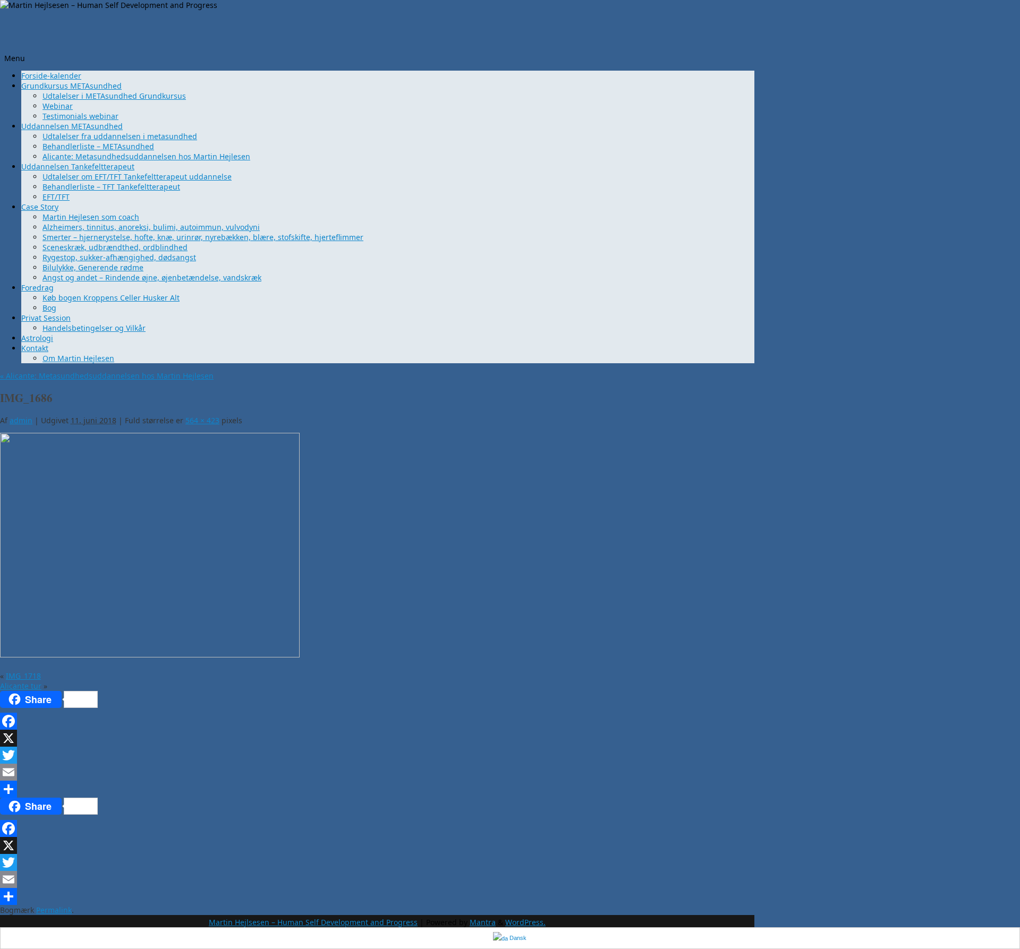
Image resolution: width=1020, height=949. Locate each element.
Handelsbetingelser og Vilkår (94, 328)
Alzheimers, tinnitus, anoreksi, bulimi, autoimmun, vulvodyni (151, 227)
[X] (263, 738)
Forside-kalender (51, 76)
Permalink (54, 910)
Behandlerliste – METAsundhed (98, 146)
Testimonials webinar (80, 116)
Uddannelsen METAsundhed (72, 126)
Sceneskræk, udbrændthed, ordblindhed (115, 247)
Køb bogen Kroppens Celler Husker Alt (111, 298)
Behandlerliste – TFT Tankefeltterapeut (111, 187)
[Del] (263, 789)
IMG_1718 (23, 676)
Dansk (517, 938)
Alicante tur (20, 686)
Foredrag (37, 288)
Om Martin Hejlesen (78, 358)
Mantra (483, 922)
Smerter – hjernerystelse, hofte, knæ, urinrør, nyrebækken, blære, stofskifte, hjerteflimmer (202, 237)
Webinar (57, 106)
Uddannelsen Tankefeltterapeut (77, 166)
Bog (49, 308)
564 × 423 (202, 420)
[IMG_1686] (150, 654)
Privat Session (46, 318)
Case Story (39, 207)
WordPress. (525, 922)
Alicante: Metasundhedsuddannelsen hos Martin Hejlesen (146, 156)
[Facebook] (263, 721)
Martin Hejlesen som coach (90, 217)
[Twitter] (263, 755)
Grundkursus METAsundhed (71, 86)
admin (21, 420)
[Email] (263, 772)
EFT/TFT (56, 197)
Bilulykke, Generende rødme (92, 267)
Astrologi (37, 338)
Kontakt (34, 348)
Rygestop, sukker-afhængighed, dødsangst (119, 257)
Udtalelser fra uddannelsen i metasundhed (119, 136)
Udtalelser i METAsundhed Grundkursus (114, 96)
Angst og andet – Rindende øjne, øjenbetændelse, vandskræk (151, 277)
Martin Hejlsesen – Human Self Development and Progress (313, 922)
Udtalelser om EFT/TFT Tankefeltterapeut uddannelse (137, 177)
